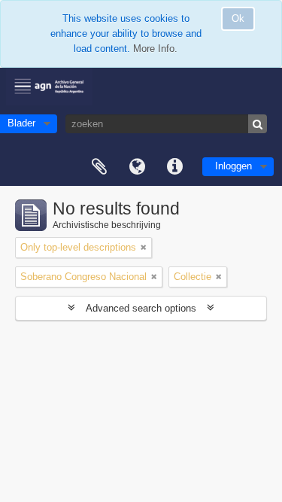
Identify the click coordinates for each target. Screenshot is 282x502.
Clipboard (99, 167)
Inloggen (233, 166)
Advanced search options (141, 308)
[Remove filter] (144, 247)
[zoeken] (257, 123)
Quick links (174, 167)
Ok (238, 18)
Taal (137, 167)
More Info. (155, 48)
